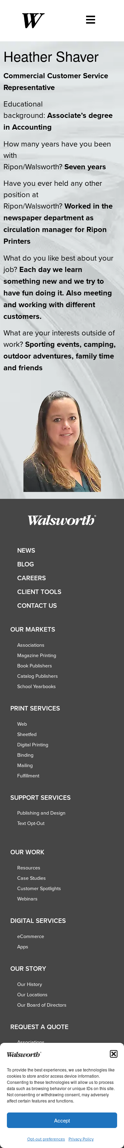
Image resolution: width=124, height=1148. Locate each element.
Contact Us (37, 605)
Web (22, 724)
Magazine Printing (36, 655)
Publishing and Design (41, 812)
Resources (28, 867)
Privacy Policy (81, 1139)
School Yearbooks (36, 686)
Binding (25, 755)
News (26, 550)
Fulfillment (28, 775)
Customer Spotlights (39, 888)
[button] (113, 1053)
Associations (30, 645)
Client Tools (39, 591)
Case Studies (31, 878)
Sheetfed (27, 734)
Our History (29, 984)
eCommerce (30, 936)
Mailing (25, 765)
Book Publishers (34, 665)
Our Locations (32, 994)
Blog (25, 564)
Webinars (27, 898)
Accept (62, 1120)
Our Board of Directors (41, 1004)
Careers (31, 578)
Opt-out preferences (46, 1139)
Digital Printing (32, 744)
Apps (22, 946)
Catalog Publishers (37, 676)
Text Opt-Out (30, 823)
